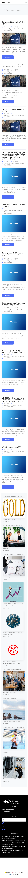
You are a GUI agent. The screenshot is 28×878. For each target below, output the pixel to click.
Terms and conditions (8, 809)
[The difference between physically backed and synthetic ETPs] (14, 273)
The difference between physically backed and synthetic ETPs (13, 254)
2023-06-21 (6, 449)
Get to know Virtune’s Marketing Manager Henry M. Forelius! (13, 304)
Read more (7, 57)
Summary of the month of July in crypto (13, 23)
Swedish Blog (7, 29)
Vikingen (22, 28)
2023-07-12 (6, 307)
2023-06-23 (6, 404)
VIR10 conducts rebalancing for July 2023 (13, 110)
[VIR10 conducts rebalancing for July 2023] (14, 126)
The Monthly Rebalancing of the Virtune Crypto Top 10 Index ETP (13, 351)
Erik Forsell (15, 26)
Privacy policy (6, 811)
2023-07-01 (6, 355)
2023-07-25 (6, 209)
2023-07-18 (6, 258)
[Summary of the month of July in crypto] (14, 39)
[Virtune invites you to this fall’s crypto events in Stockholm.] (14, 82)
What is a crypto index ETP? (11, 447)
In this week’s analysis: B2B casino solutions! (13, 840)
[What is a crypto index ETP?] (14, 465)
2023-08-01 (6, 114)
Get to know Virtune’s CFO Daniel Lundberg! (13, 205)
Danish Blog (7, 28)
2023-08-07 (6, 26)
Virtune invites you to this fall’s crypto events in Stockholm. (13, 66)
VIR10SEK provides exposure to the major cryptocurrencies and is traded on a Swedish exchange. (14, 399)
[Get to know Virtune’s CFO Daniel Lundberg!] (14, 224)
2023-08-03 (6, 69)
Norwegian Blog (15, 28)
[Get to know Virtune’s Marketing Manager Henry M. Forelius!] (14, 322)
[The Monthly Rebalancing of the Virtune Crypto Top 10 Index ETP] (14, 370)
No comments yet (7, 30)
